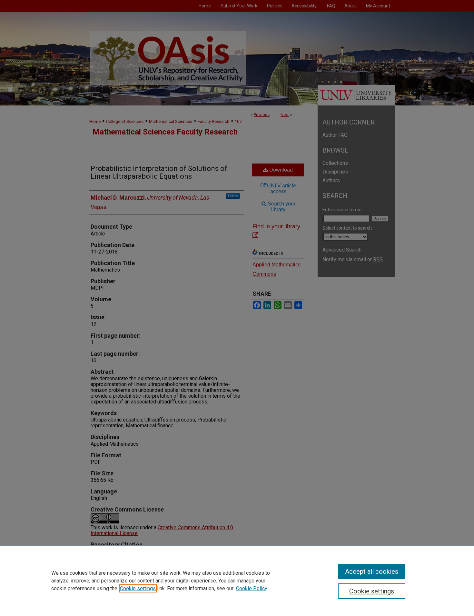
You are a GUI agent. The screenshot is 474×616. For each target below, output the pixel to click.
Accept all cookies (371, 571)
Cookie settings (138, 588)
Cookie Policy (251, 588)
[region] (237, 580)
